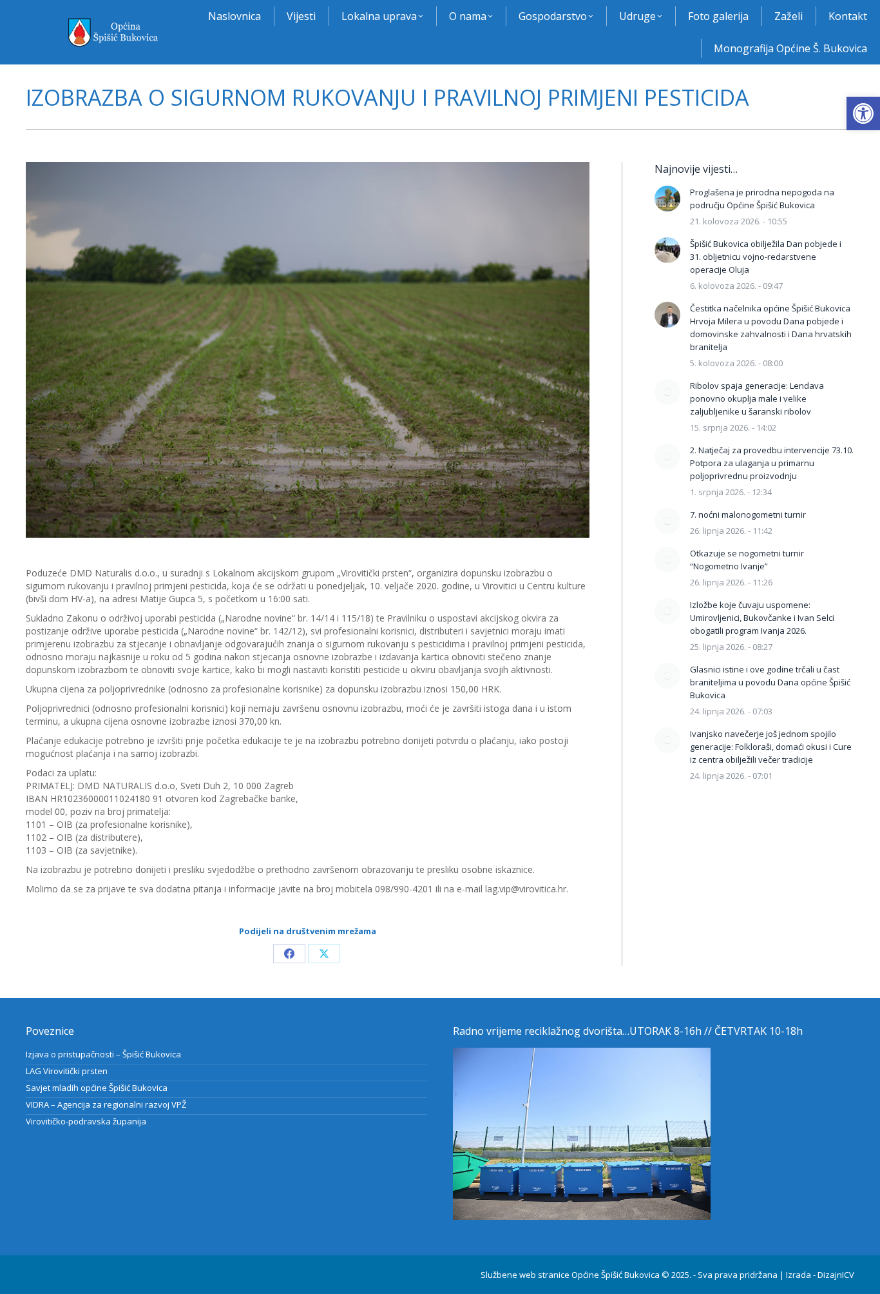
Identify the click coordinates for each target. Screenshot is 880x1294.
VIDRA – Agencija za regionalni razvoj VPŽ (106, 1104)
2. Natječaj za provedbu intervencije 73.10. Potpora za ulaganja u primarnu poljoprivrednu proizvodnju (772, 463)
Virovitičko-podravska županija (86, 1121)
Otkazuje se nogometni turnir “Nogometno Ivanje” (747, 559)
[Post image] (667, 198)
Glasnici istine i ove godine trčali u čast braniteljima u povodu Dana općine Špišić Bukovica (770, 682)
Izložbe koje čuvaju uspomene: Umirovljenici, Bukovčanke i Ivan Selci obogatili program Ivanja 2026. (762, 617)
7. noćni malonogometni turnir (748, 514)
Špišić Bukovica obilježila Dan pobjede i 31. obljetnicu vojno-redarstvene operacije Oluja (765, 256)
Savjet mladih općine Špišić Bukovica (96, 1087)
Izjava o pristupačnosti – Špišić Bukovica (103, 1054)
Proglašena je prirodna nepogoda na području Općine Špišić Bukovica (762, 198)
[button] (863, 113)
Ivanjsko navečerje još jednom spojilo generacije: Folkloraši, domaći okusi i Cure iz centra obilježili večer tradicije (771, 746)
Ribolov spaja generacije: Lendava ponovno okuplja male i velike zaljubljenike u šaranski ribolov (757, 398)
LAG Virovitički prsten (67, 1071)
